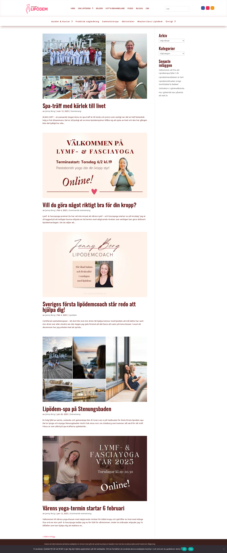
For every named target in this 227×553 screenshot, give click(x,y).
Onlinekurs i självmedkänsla (171, 88)
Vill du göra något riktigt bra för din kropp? (89, 205)
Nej (190, 549)
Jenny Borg (50, 111)
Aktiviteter (128, 21)
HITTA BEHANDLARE (115, 8)
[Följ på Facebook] (203, 8)
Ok (184, 549)
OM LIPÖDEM (84, 8)
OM (147, 8)
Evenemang (76, 111)
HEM (73, 8)
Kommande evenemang (79, 210)
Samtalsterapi (110, 21)
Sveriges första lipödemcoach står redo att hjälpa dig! (89, 307)
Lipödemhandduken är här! (171, 77)
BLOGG (139, 8)
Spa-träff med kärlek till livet (74, 105)
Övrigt (169, 21)
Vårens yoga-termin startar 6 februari (83, 508)
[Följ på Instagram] (208, 8)
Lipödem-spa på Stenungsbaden (77, 408)
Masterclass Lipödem (150, 21)
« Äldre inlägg (49, 536)
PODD (130, 8)
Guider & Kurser (60, 21)
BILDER (99, 8)
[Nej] (223, 549)
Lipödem (73, 315)
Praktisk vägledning (87, 21)
